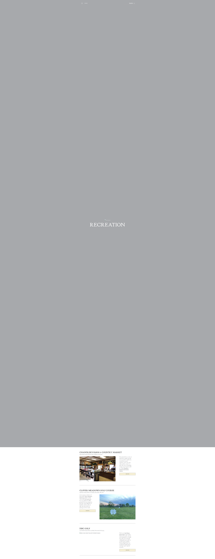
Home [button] (86, 3)
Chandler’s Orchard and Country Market (124, 470)
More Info (87, 510)
